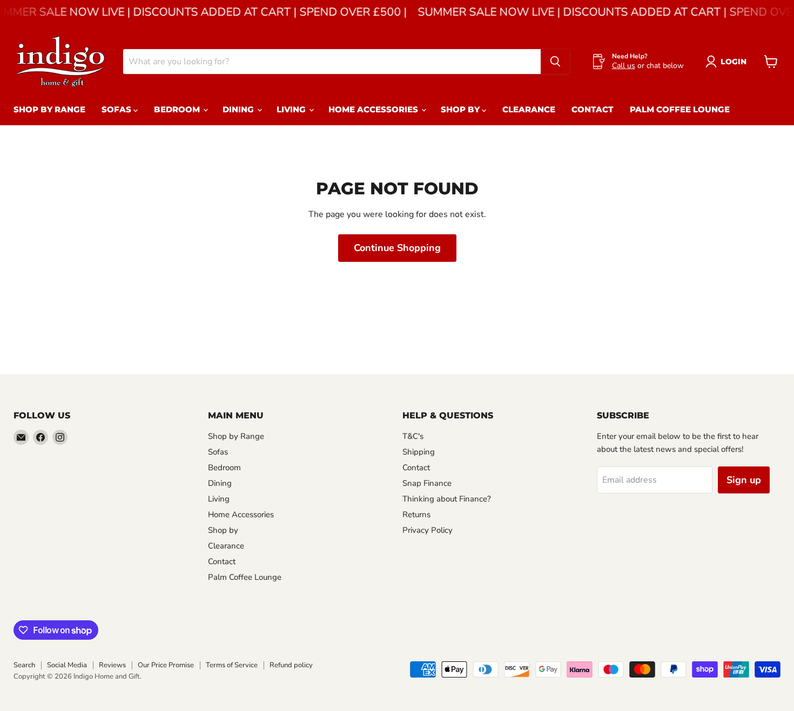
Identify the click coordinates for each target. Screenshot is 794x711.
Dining (239, 109)
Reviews (112, 665)
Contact (592, 109)
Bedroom (178, 109)
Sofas (117, 109)
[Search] (555, 61)
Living (292, 109)
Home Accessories (374, 109)
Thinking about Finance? (446, 498)
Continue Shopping (397, 247)
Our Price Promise (166, 665)
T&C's (412, 436)
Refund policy (291, 665)
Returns (416, 514)
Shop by (461, 109)
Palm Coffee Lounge (680, 109)
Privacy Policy (427, 530)
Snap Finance (427, 483)
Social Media (67, 665)
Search (24, 665)
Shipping (418, 451)
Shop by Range (49, 109)
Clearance (528, 109)
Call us (623, 65)
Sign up (743, 479)
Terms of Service (232, 665)
